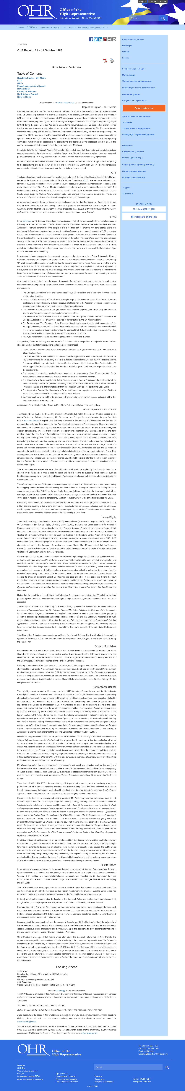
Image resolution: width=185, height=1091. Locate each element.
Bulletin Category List (65, 102)
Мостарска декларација (133, 177)
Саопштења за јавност (133, 39)
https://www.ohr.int (89, 1033)
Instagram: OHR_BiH (142, 1081)
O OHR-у (21, 1068)
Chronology (60, 990)
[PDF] (105, 39)
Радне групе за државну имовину (138, 164)
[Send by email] (114, 39)
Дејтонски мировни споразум (136, 116)
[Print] (110, 39)
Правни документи (131, 94)
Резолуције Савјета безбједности (138, 134)
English (142, 1)
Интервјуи (127, 45)
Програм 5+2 (128, 145)
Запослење (127, 193)
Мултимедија (128, 74)
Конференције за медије (134, 68)
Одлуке (20, 1073)
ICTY (85, 180)
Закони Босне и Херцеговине (136, 128)
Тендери (126, 187)
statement (27, 221)
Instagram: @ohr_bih (145, 216)
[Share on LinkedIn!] (100, 39)
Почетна (20, 27)
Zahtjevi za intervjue (144, 108)
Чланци (125, 51)
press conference (31, 420)
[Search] (163, 18)
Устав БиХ (127, 122)
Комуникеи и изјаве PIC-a (134, 100)
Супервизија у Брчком (133, 151)
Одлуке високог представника (53, 27)
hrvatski (163, 1)
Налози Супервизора (132, 157)
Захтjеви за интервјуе (104, 1081)
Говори (125, 57)
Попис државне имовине (134, 171)
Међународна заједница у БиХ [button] (92, 27)
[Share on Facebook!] (91, 39)
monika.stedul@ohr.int (26, 1021)
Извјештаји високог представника (138, 87)
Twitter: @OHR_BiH (141, 1078)
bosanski (152, 1)
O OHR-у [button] (31, 27)
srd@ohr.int (149, 1051)
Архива (72, 27)
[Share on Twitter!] (96, 39)
